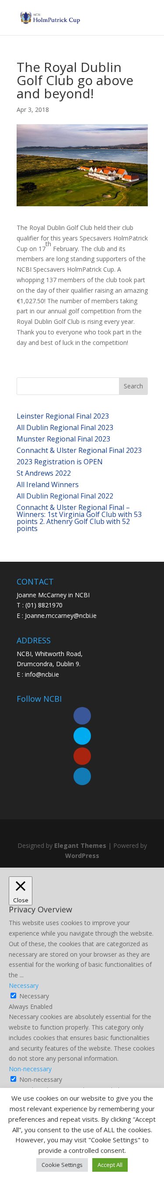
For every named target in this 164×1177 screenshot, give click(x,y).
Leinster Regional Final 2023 (63, 416)
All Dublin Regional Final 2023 (65, 427)
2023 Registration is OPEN (60, 461)
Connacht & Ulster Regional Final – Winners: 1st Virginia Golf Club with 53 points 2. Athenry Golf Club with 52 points (79, 517)
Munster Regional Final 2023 (63, 439)
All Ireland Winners (48, 484)
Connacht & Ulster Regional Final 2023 (79, 450)
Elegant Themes (80, 845)
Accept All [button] (110, 1165)
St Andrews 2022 (44, 473)
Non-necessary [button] (30, 1069)
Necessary (34, 996)
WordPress (82, 855)
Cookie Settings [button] (62, 1165)
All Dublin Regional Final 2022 (65, 496)
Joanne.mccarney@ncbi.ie (61, 615)
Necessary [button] (23, 985)
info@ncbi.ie (42, 674)
